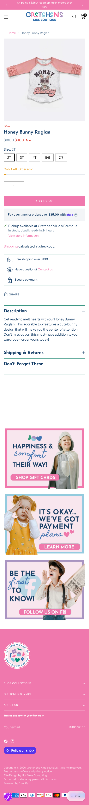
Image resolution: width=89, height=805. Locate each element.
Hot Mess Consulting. (35, 775)
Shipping (11, 246)
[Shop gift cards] (44, 458)
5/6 (47, 157)
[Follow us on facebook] (44, 589)
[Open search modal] (74, 16)
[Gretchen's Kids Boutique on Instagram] (12, 742)
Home (11, 33)
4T (34, 157)
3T (22, 157)
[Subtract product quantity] (7, 186)
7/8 (61, 157)
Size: (10, 149)
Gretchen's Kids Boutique (42, 767)
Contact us (45, 269)
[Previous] (6, 5)
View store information (23, 236)
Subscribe (77, 727)
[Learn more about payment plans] (44, 524)
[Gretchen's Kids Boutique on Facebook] (6, 742)
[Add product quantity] (20, 186)
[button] (8, 796)
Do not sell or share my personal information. (31, 779)
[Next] (82, 5)
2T (9, 157)
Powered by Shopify (16, 783)
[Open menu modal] (6, 16)
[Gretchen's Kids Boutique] (44, 16)
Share (14, 294)
